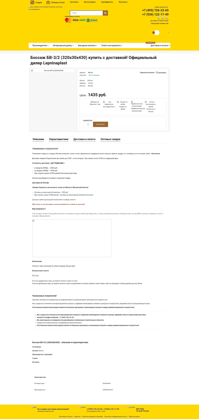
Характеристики (58, 139)
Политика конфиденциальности (115, 416)
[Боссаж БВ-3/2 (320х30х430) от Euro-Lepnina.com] (52, 70)
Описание (38, 139)
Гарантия (77, 416)
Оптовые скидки (110, 139)
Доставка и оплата (84, 139)
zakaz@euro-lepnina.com (159, 23)
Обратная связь (134, 416)
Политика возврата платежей (92, 416)
